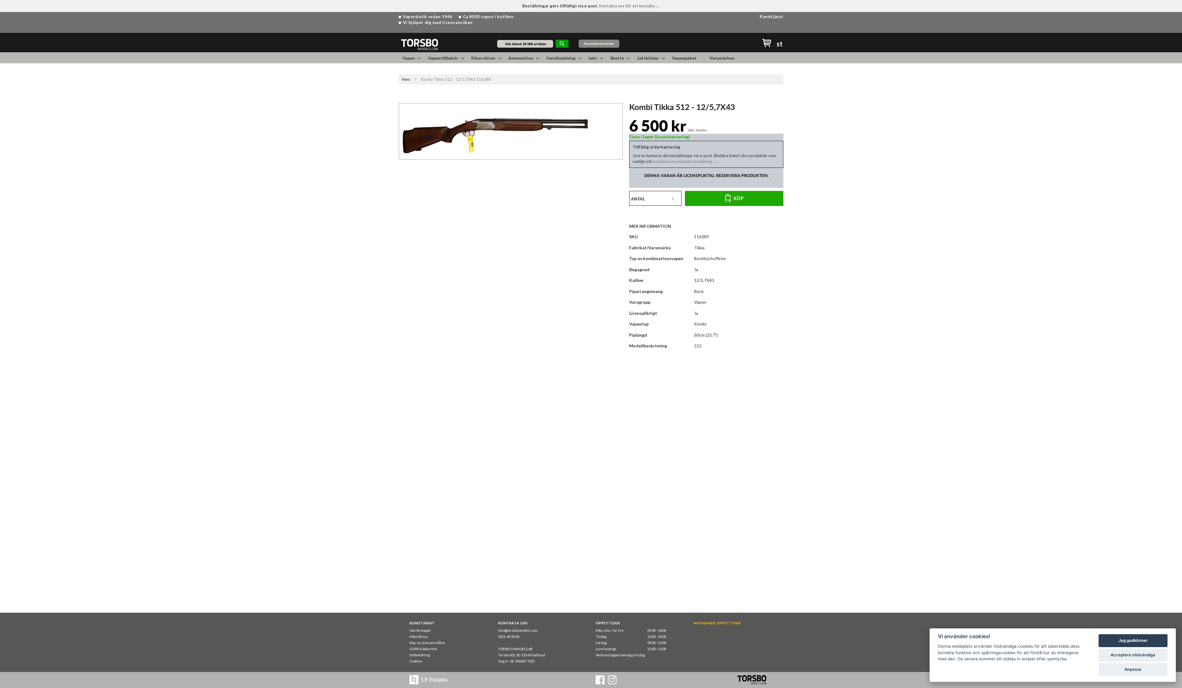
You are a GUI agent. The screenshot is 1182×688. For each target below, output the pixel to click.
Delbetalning (419, 655)
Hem (406, 79)
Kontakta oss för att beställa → (629, 5)
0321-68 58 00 (508, 637)
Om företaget (420, 630)
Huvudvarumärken (599, 43)
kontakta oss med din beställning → (684, 161)
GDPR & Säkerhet (423, 649)
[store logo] (419, 44)
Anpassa (1132, 669)
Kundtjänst (771, 16)
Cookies (415, 661)
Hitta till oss (418, 637)
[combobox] (525, 44)
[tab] (653, 226)
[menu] (591, 57)
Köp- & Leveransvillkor (427, 643)
